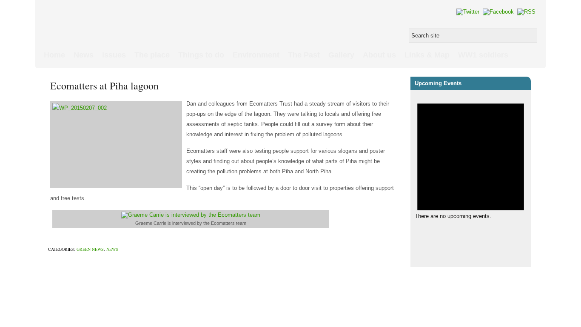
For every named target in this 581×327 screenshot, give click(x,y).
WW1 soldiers (483, 55)
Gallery (341, 55)
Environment (256, 55)
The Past (304, 55)
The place (152, 55)
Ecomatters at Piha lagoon (104, 85)
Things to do (201, 55)
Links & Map (427, 55)
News (84, 55)
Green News (90, 249)
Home (54, 55)
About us (379, 55)
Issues (114, 55)
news (112, 249)
